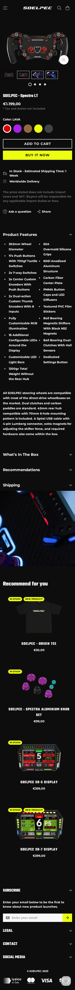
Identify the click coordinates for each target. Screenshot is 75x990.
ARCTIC (17, 128)
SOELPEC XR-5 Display (39, 782)
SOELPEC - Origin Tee (38, 644)
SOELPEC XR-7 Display (39, 849)
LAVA (7, 128)
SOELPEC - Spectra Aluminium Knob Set (39, 712)
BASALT (49, 128)
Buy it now (37, 155)
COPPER (28, 128)
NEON (38, 128)
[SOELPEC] (37, 8)
